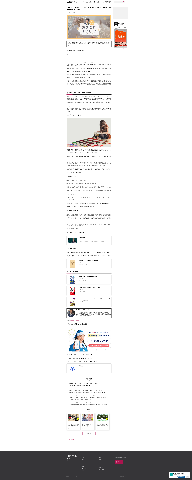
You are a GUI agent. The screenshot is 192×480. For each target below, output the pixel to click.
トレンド (83, 466)
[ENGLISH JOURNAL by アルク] (71, 2)
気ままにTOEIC (75, 12)
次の (67, 180)
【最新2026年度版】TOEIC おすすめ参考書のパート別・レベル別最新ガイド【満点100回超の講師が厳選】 (88, 397)
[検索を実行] (123, 2)
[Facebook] (67, 460)
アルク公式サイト (101, 469)
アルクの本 (100, 461)
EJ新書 (99, 459)
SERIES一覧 (89, 433)
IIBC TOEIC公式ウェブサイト (74, 89)
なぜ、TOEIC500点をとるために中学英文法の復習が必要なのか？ (80, 399)
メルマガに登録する (117, 462)
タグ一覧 (68, 439)
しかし (89, 81)
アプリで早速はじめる (181, 476)
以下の (74, 194)
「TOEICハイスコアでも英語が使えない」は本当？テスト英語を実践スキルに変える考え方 (85, 388)
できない (76, 64)
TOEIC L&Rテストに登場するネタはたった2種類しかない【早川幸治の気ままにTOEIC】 (84, 402)
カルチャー (84, 464)
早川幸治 (71, 12)
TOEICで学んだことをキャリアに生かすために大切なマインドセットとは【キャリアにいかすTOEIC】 (87, 392)
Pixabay (77, 320)
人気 (76, 254)
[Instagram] (69, 460)
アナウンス (98, 215)
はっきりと (105, 189)
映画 (67, 150)
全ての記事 (84, 468)
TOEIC (67, 12)
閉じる (187, 476)
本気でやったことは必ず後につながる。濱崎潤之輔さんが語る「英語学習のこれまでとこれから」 (86, 395)
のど (67, 163)
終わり (79, 172)
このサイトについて (101, 467)
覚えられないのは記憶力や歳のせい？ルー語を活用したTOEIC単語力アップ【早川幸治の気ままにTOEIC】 (88, 404)
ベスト (67, 228)
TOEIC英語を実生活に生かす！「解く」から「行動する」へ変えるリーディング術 (83, 383)
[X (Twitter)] (71, 460)
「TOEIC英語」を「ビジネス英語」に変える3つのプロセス (79, 385)
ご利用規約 (68, 476)
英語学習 (83, 457)
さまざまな (103, 74)
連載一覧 (100, 457)
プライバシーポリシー (75, 476)
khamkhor (72, 320)
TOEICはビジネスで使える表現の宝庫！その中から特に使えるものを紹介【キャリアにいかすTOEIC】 (87, 390)
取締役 (99, 312)
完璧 (93, 183)
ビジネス (83, 461)
